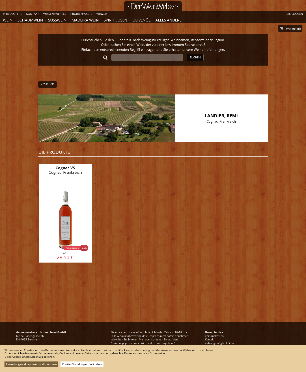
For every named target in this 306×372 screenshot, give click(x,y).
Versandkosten (214, 336)
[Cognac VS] (65, 213)
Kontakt (209, 339)
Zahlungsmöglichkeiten (219, 343)
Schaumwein (30, 20)
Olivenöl (141, 20)
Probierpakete (81, 14)
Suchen (195, 57)
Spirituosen (115, 20)
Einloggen (295, 14)
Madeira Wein (85, 20)
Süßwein (57, 20)
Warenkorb (293, 29)
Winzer (101, 14)
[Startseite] (153, 6)
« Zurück (47, 84)
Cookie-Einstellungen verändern (82, 364)
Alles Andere (168, 20)
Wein (8, 20)
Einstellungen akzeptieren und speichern (31, 364)
